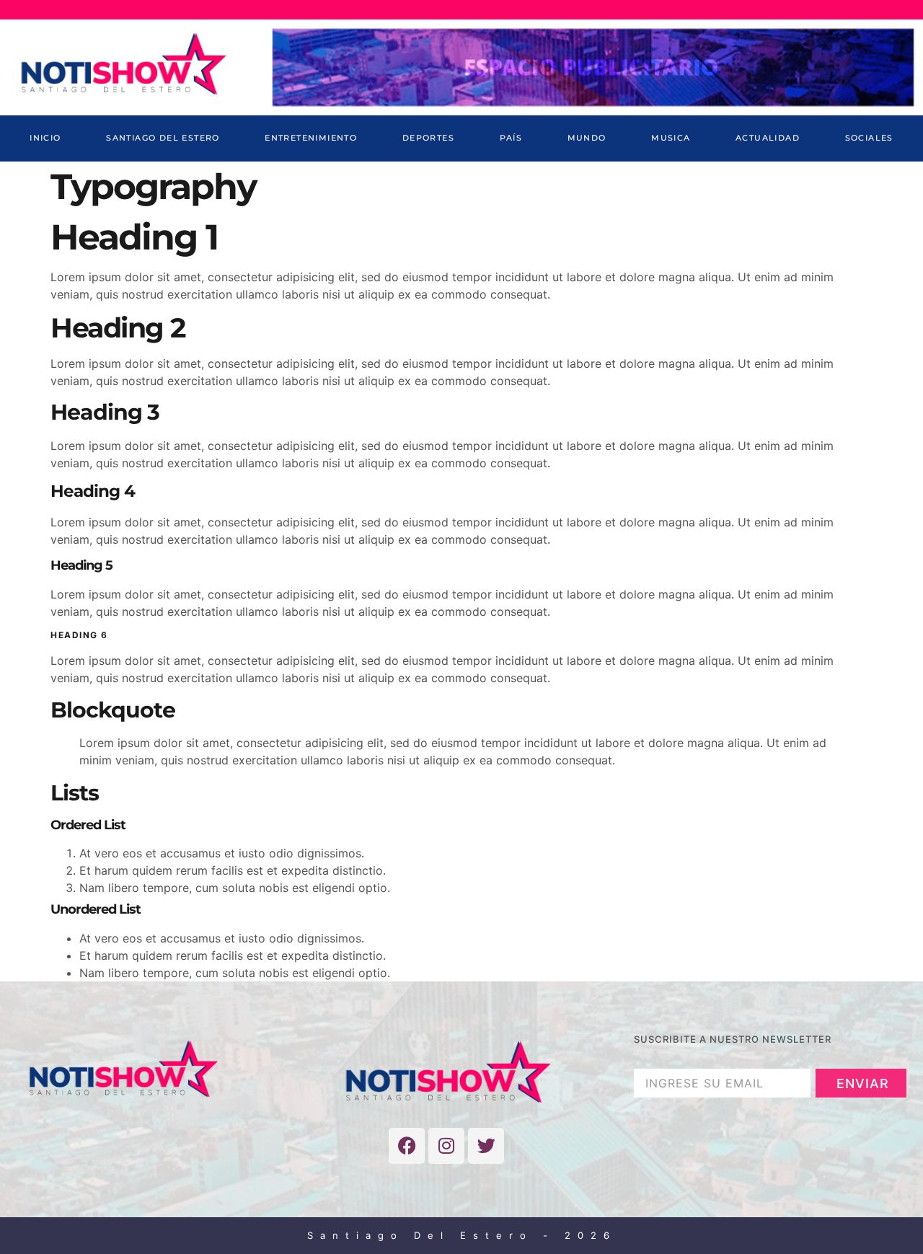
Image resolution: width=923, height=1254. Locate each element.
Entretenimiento (311, 138)
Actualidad (768, 138)
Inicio (45, 138)
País (511, 138)
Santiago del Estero (163, 138)
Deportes (428, 138)
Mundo (587, 138)
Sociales (869, 138)
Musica (670, 138)
